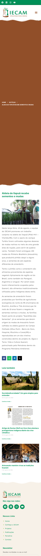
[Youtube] (14, 2)
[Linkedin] (6, 2)
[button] (36, 13)
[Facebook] (2, 2)
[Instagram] (10, 2)
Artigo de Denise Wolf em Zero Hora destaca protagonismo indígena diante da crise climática (20, 430)
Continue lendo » (6, 401)
